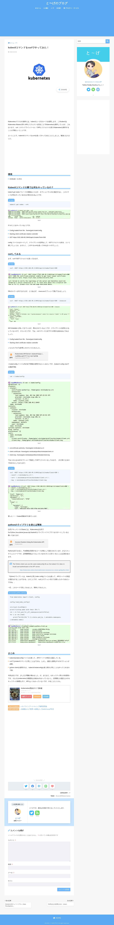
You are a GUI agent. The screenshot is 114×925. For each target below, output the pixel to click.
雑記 (46, 8)
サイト (10, 881)
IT (53, 8)
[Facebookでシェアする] (32, 786)
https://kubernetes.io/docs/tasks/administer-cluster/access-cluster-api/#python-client (44, 570)
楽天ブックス (27, 696)
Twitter (31, 816)
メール (11, 872)
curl (58, 796)
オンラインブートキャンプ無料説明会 (34, 706)
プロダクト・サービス (72, 8)
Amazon (37, 696)
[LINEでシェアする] (45, 786)
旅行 (59, 8)
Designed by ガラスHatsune (93, 82)
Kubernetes (66, 796)
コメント (12, 840)
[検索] (108, 41)
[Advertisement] (57, 23)
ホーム (39, 8)
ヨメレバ (29, 690)
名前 (10, 864)
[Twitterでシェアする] (26, 786)
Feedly (37, 816)
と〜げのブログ (57, 3)
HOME (58, 918)
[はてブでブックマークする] (39, 786)
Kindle (46, 696)
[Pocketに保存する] (52, 786)
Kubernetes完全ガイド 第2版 (31, 688)
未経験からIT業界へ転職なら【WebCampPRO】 (37, 709)
